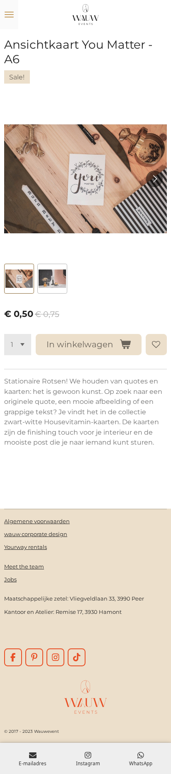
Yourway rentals (25, 547)
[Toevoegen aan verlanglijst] (156, 344)
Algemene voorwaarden (37, 521)
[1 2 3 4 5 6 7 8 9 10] (17, 344)
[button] (19, 279)
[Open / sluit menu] (9, 14)
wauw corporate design (35, 534)
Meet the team (24, 566)
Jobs (10, 579)
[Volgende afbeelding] (154, 179)
